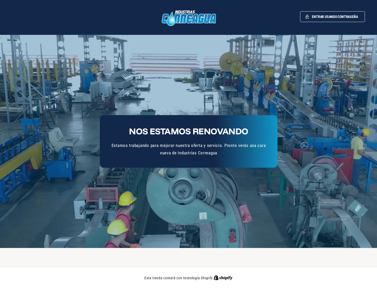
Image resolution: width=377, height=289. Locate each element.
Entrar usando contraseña (335, 17)
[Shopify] (223, 278)
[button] (332, 16)
